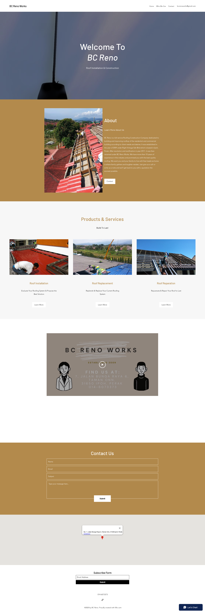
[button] (39, 304)
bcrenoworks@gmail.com (186, 6)
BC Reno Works (18, 6)
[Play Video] (102, 364)
